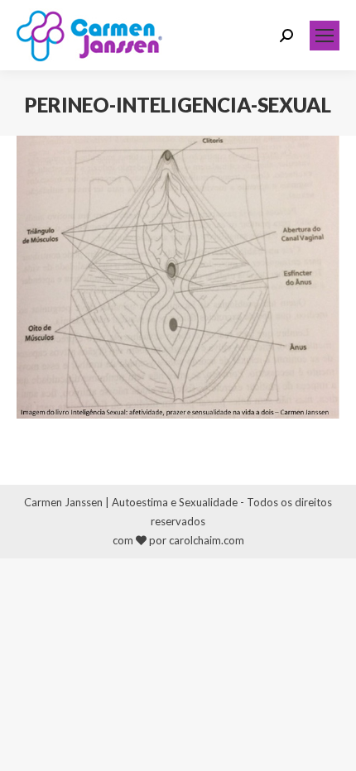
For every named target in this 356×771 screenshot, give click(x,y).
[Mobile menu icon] (324, 35)
